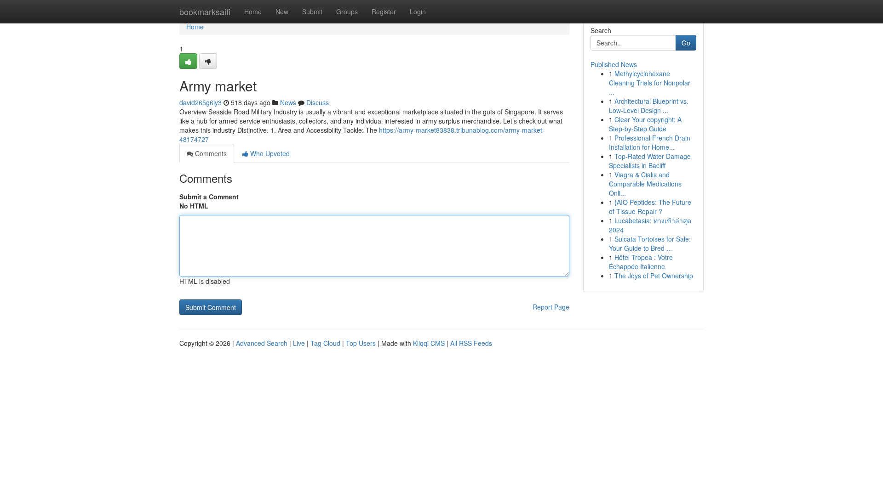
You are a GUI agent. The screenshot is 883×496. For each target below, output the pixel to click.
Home (253, 11)
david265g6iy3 (200, 102)
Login (418, 11)
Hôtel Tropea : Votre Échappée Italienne (641, 262)
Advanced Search (261, 343)
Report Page (551, 306)
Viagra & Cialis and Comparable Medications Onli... (645, 183)
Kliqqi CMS (429, 343)
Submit (312, 11)
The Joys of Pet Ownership (653, 275)
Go (686, 42)
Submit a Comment (209, 196)
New (281, 11)
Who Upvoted (269, 153)
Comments (210, 153)
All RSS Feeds (471, 343)
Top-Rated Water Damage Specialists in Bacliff (650, 161)
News (288, 102)
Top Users (361, 343)
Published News (614, 64)
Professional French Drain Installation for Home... (649, 142)
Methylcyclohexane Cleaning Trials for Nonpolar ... (649, 82)
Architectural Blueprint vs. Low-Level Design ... (648, 105)
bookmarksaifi (204, 11)
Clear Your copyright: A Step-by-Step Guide (645, 124)
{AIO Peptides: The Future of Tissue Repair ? (650, 206)
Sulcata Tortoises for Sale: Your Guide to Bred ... (650, 243)
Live (299, 343)
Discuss (317, 102)
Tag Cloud (325, 343)
